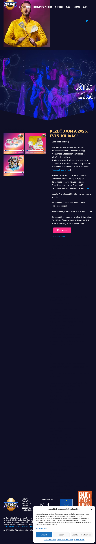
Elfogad (44, 535)
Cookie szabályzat (50, 540)
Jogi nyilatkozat (79, 540)
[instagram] (42, 505)
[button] (91, 509)
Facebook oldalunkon (61, 170)
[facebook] (48, 505)
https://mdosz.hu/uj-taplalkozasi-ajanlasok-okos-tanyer (24, 526)
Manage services (41, 528)
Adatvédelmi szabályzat (65, 540)
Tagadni (61, 535)
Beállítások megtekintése (81, 535)
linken (87, 188)
